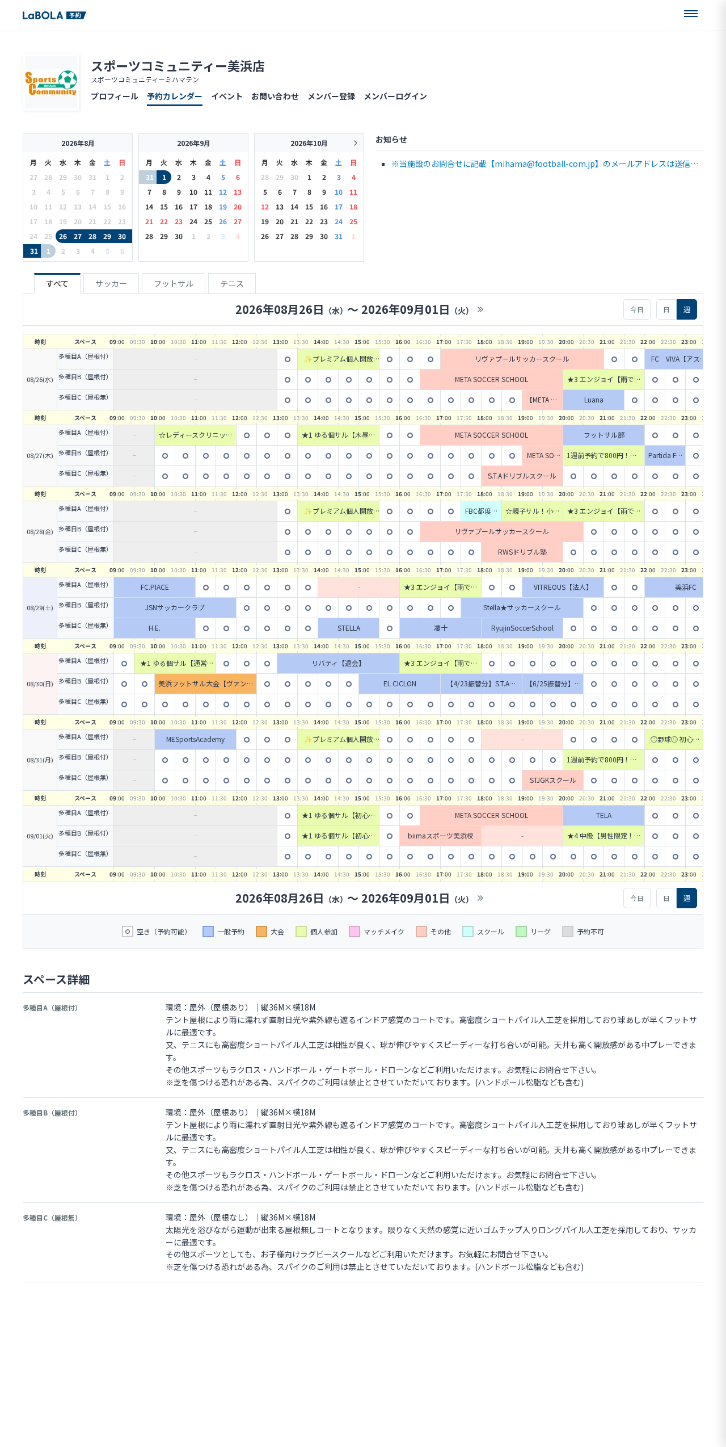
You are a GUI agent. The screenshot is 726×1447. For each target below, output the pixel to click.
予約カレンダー (174, 96)
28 (92, 236)
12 (223, 191)
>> (480, 309)
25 (208, 221)
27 (78, 236)
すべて (57, 283)
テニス (232, 283)
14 (149, 206)
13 (238, 191)
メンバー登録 (331, 96)
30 (122, 236)
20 (238, 206)
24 (193, 221)
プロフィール (114, 96)
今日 (637, 309)
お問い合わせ (275, 96)
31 (34, 250)
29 (107, 236)
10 (193, 191)
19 (223, 206)
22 (164, 221)
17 (193, 206)
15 (164, 206)
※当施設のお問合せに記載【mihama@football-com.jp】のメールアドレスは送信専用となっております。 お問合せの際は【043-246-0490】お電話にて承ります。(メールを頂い (545, 164)
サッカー (111, 283)
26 (63, 236)
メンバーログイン (395, 96)
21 (149, 221)
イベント (227, 96)
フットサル (173, 283)
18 (208, 206)
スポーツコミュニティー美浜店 (178, 65)
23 (179, 221)
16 (179, 206)
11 (208, 191)
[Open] (690, 13)
